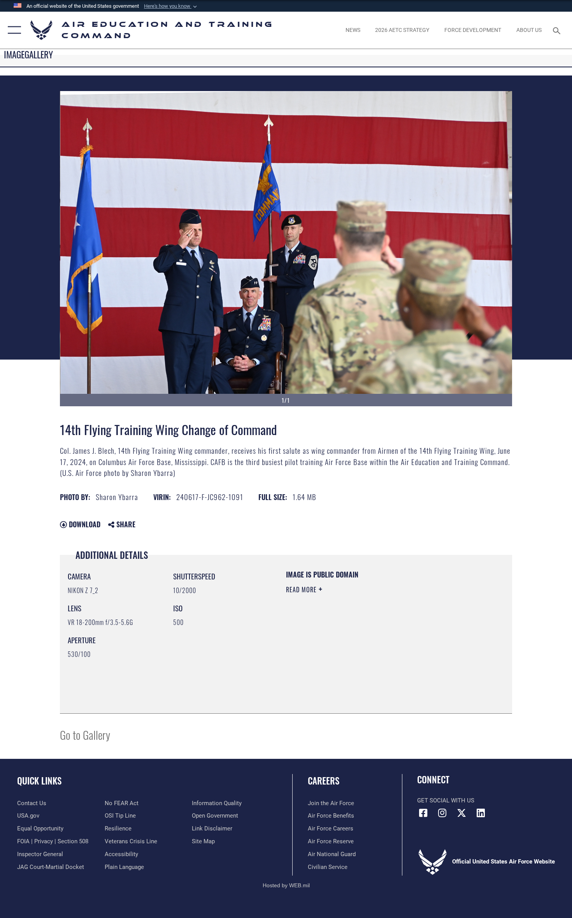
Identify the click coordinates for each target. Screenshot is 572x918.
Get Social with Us (445, 800)
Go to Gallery (85, 734)
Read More (302, 589)
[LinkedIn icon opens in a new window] (480, 813)
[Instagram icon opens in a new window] (442, 813)
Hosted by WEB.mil (286, 885)
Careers (323, 780)
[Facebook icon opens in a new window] (423, 813)
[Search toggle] (558, 30)
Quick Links (39, 780)
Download (83, 524)
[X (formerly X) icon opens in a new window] (461, 813)
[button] (171, 6)
